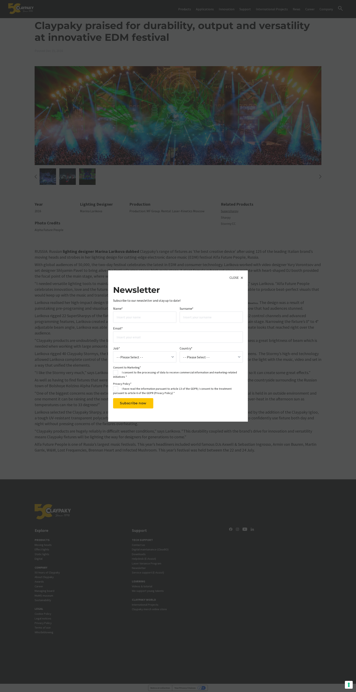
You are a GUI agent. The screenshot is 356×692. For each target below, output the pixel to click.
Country (186, 348)
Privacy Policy (163, 393)
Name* (118, 308)
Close (234, 278)
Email (118, 328)
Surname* (186, 308)
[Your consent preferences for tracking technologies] (349, 685)
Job (116, 348)
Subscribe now (133, 403)
